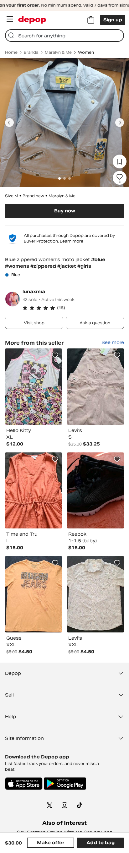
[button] (73, 308)
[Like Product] (55, 355)
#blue (98, 259)
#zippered (43, 266)
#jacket (67, 266)
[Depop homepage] (32, 20)
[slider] (64, 122)
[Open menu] (9, 19)
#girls (84, 266)
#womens (17, 266)
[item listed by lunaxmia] (33, 386)
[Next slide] (119, 122)
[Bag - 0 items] (91, 20)
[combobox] (64, 35)
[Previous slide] (9, 122)
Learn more (71, 241)
